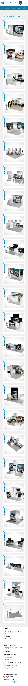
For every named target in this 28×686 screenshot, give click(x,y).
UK (26, 7)
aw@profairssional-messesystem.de (13, 648)
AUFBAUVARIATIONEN (10, 8)
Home (2, 8)
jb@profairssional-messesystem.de (13, 647)
